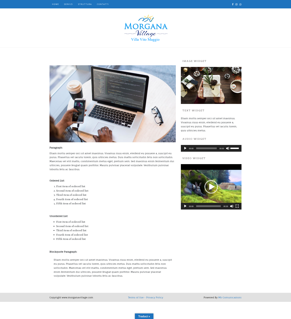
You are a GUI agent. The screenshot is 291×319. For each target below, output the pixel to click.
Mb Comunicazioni (229, 297)
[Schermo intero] (237, 206)
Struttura (85, 4)
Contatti (103, 4)
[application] (211, 148)
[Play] (185, 148)
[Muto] (227, 148)
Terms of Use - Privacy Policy (145, 297)
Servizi (68, 4)
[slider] (235, 148)
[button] (211, 187)
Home (55, 4)
